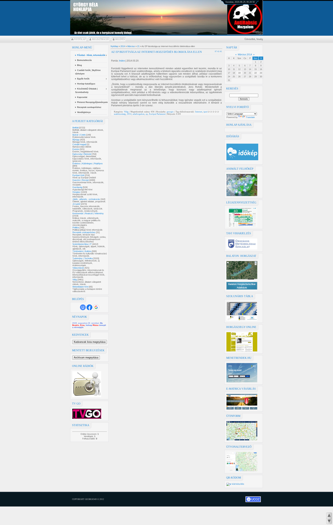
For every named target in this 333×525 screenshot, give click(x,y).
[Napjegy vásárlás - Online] (241, 351)
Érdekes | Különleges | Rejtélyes (87, 163)
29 (255, 76)
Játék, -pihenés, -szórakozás (86, 199)
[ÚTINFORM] (241, 439)
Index (122, 60)
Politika (75, 227)
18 (234, 73)
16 (261, 69)
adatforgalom (139, 114)
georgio (170, 111)
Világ (74, 279)
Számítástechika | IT (82, 244)
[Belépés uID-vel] (83, 307)
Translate (250, 117)
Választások (78, 268)
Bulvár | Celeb (79, 135)
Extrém (75, 149)
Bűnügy (76, 139)
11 (234, 69)
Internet (198, 111)
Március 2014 (245, 54)
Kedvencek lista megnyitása (89, 341)
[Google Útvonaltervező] (241, 470)
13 (245, 69)
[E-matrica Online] (241, 409)
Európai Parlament (157, 114)
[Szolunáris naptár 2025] (241, 320)
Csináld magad (79, 144)
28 (250, 76)
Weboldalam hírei (80, 287)
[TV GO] (86, 418)
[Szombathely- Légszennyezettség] (241, 226)
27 (245, 76)
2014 (122, 46)
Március (131, 46)
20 (245, 73)
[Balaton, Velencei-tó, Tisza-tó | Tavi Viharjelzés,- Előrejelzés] (241, 249)
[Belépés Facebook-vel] (89, 307)
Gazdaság (77, 187)
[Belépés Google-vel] (96, 307)
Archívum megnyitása (86, 357)
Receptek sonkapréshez (84, 232)
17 (229, 73)
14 (250, 69)
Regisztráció (100, 39)
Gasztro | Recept (80, 180)
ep (147, 114)
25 (234, 76)
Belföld (75, 127)
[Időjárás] (241, 195)
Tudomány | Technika (82, 258)
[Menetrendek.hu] (241, 381)
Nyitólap (80, 39)
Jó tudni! (76, 204)
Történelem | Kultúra (81, 251)
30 (261, 76)
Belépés (120, 39)
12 (239, 69)
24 (229, 76)
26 (239, 76)
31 (229, 80)
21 (250, 73)
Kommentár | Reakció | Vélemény (88, 213)
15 (255, 69)
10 (229, 69)
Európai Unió (78, 175)
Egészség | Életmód (81, 154)
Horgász (76, 192)
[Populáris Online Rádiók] (86, 396)
